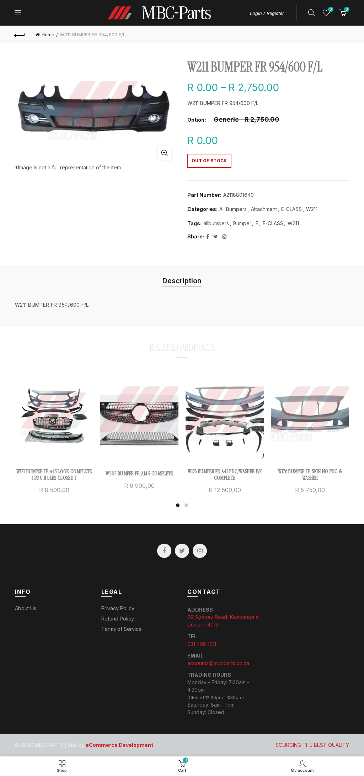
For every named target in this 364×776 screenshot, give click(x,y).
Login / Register (267, 13)
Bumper (242, 223)
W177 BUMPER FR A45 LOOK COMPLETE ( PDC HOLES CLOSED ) (54, 474)
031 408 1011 (201, 644)
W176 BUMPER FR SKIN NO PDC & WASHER (310, 474)
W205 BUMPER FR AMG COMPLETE (139, 473)
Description (182, 280)
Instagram (200, 551)
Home (48, 34)
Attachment (264, 209)
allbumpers (216, 223)
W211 (311, 209)
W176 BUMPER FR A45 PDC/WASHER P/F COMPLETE (225, 474)
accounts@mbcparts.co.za (218, 663)
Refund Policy (117, 619)
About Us (25, 608)
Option (195, 120)
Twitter (182, 551)
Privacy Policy (117, 608)
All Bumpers (233, 209)
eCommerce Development (119, 745)
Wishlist (331, 9)
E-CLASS (291, 209)
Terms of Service (121, 629)
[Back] (20, 34)
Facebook (164, 551)
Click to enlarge (164, 153)
